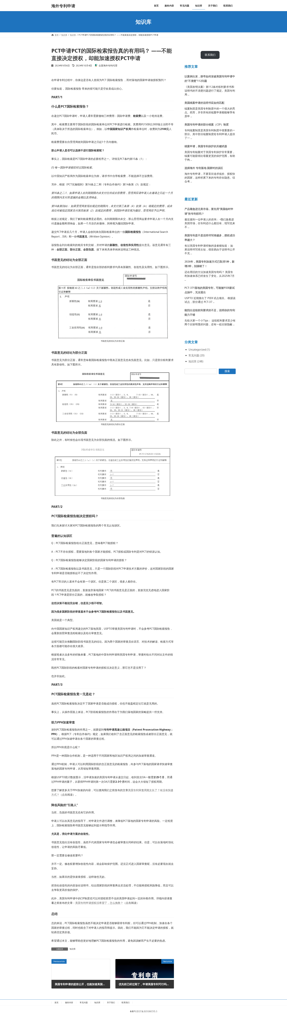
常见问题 (84, 1002)
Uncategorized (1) (199, 350)
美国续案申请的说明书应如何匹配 (204, 103)
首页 (56, 1002)
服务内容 (69, 1002)
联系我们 (210, 54)
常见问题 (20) (196, 355)
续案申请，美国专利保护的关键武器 (206, 146)
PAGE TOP (278, 983)
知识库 (73, 948)
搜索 (227, 371)
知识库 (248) (196, 361)
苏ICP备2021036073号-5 (146, 1011)
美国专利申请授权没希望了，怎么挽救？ (99, 903)
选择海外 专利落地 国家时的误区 (204, 168)
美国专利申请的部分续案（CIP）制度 (207, 124)
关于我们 (111, 1002)
